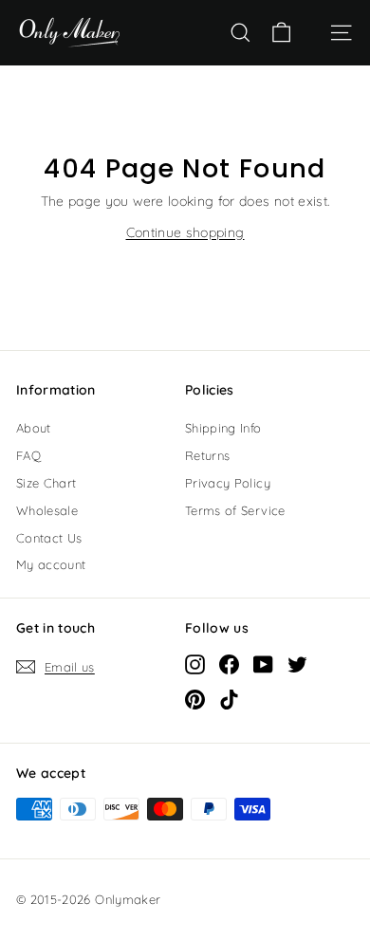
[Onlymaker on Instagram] (195, 664)
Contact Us (49, 537)
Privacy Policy (227, 482)
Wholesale (47, 510)
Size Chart (46, 482)
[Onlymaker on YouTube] (263, 664)
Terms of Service (235, 510)
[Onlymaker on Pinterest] (195, 699)
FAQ (28, 455)
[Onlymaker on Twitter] (297, 664)
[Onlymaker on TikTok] (229, 699)
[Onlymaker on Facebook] (229, 664)
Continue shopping (185, 232)
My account (51, 564)
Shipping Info (223, 427)
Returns (207, 455)
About (33, 427)
